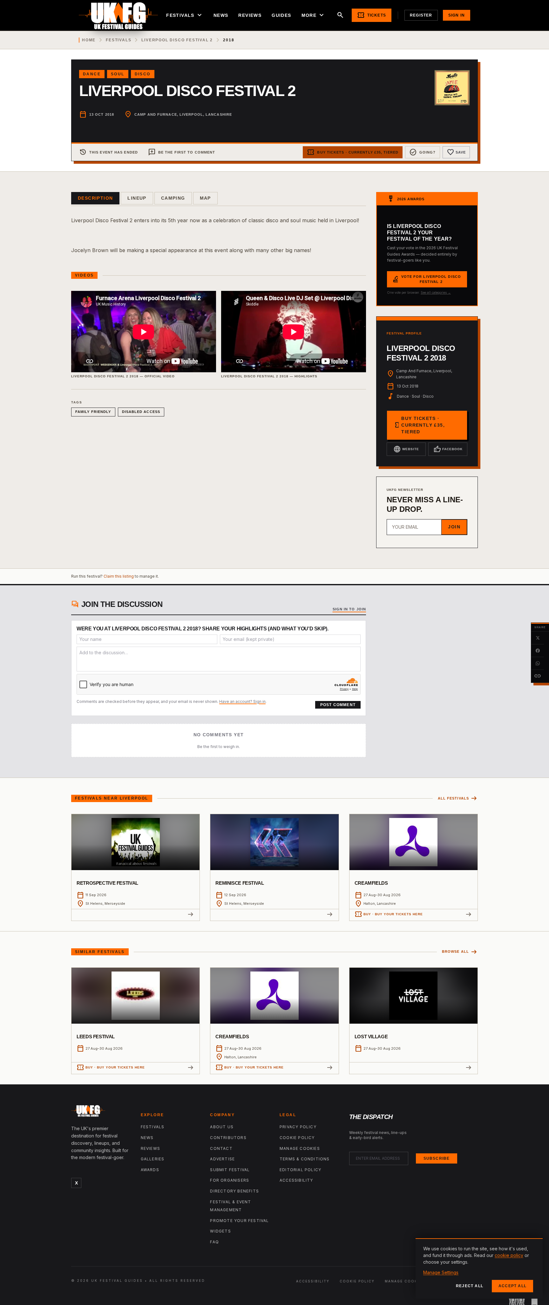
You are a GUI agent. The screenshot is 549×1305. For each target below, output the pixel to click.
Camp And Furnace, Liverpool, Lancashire (183, 114)
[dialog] (479, 1268)
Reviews (249, 15)
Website (406, 449)
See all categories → (436, 292)
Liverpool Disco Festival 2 (177, 40)
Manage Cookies (300, 1148)
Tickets (371, 15)
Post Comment (338, 705)
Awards (150, 1169)
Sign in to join (349, 609)
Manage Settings (440, 1272)
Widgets (220, 1231)
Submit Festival (230, 1169)
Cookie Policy (297, 1137)
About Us (222, 1126)
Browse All (460, 952)
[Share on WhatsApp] (537, 663)
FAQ (214, 1242)
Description (95, 198)
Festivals (184, 15)
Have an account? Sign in (242, 701)
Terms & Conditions (305, 1159)
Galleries (153, 1159)
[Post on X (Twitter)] (537, 638)
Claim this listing (119, 576)
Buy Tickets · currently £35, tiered (352, 152)
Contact (221, 1148)
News (221, 15)
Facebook (448, 449)
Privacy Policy (298, 1126)
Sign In (456, 15)
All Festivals (458, 798)
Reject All (469, 1286)
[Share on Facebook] (537, 650)
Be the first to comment (181, 152)
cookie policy (509, 1255)
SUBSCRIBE (437, 1158)
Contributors (228, 1137)
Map (205, 198)
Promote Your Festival (239, 1220)
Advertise (222, 1159)
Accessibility (296, 1180)
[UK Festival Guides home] (101, 1112)
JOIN (454, 526)
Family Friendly (93, 412)
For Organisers (229, 1180)
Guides (281, 15)
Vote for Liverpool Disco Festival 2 (426, 279)
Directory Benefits (234, 1191)
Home (89, 40)
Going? (422, 152)
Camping (173, 198)
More (314, 15)
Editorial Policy (300, 1169)
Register (421, 15)
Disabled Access (141, 412)
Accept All (512, 1286)
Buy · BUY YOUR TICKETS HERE (389, 914)
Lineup (136, 198)
